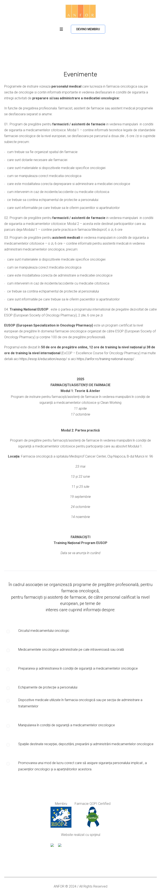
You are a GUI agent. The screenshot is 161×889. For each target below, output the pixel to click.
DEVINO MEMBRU (88, 29)
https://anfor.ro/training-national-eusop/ (105, 359)
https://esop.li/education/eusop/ (43, 359)
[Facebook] (76, 863)
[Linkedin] (84, 863)
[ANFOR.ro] (80, 11)
